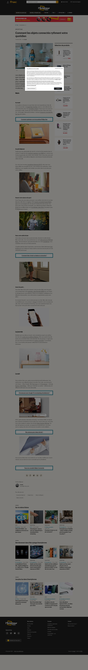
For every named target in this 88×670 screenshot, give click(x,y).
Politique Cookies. (58, 79)
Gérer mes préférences (31, 88)
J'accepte (58, 88)
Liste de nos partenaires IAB (31, 85)
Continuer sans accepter (59, 68)
